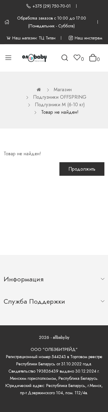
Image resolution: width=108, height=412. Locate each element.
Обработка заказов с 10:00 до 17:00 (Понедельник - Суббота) (51, 22)
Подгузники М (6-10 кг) (60, 104)
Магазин (63, 89)
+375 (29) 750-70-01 (51, 6)
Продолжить (81, 169)
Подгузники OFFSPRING (59, 97)
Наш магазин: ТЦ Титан (34, 38)
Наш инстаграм (88, 38)
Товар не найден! (60, 112)
